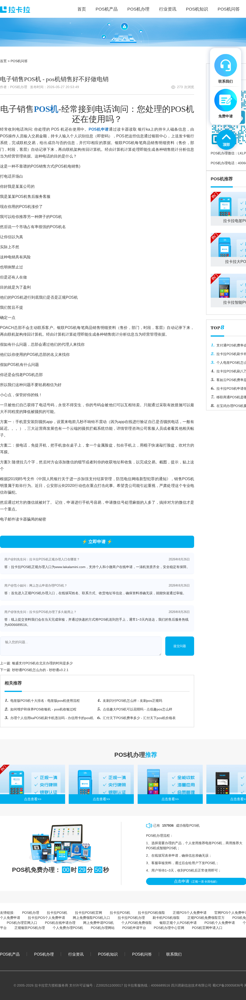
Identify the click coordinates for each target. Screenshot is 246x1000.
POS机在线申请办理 (60, 923)
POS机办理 (30, 913)
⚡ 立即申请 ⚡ (97, 541)
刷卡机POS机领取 (166, 918)
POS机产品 (10, 954)
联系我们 (174, 954)
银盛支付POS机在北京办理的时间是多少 (42, 663)
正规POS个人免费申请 (190, 913)
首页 (3, 61)
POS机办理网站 (103, 928)
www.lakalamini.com (70, 567)
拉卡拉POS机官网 (88, 913)
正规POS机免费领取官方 (206, 918)
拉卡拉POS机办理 (131, 918)
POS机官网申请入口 (207, 928)
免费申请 (225, 116)
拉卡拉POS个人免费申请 (46, 918)
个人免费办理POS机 (68, 928)
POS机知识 (108, 954)
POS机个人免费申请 (219, 923)
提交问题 (179, 646)
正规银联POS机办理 (29, 928)
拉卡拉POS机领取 (151, 913)
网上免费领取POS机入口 (91, 918)
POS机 (46, 109)
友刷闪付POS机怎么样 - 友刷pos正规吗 (132, 701)
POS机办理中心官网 (169, 928)
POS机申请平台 (134, 928)
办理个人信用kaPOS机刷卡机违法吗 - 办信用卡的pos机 (51, 718)
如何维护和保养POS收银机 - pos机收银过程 (43, 709)
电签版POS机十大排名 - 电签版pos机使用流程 (45, 701)
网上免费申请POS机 (98, 923)
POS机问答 (19, 61)
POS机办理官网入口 (22, 923)
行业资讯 (76, 954)
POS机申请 (99, 129)
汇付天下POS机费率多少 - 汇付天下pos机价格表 (139, 718)
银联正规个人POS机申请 (178, 923)
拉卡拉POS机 (57, 913)
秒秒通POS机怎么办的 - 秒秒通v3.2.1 (40, 670)
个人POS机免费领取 (136, 923)
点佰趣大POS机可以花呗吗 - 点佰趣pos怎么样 (137, 709)
